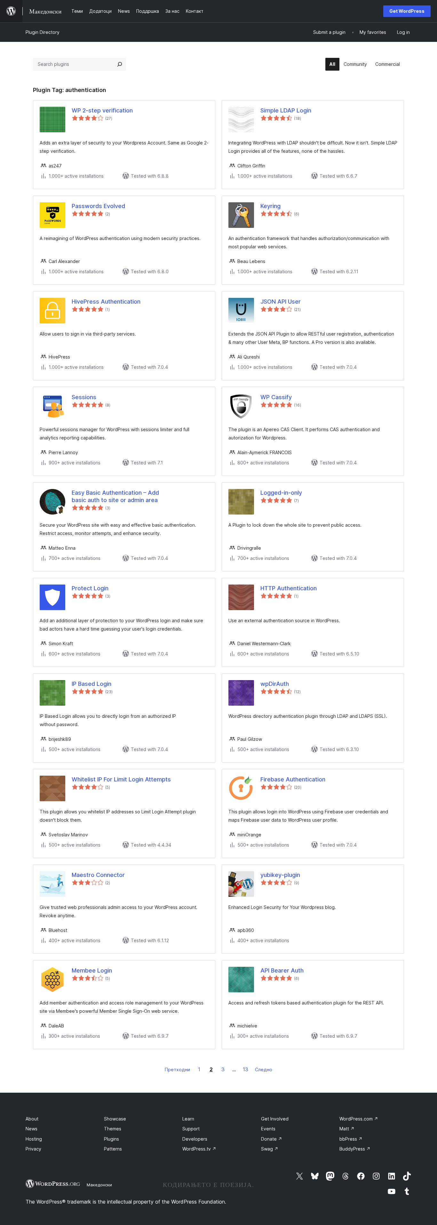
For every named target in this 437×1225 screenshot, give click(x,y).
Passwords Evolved (98, 206)
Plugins (111, 1139)
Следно (263, 1069)
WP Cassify (276, 397)
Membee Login (92, 970)
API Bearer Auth (282, 970)
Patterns (113, 1148)
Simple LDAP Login (285, 110)
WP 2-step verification (102, 110)
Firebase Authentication (292, 779)
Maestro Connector (98, 875)
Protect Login (90, 588)
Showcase (115, 1118)
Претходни (177, 1069)
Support (191, 1128)
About (32, 1118)
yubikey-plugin (280, 875)
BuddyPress (354, 1148)
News (31, 1128)
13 (245, 1069)
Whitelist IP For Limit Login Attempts (121, 779)
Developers (194, 1139)
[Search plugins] (119, 64)
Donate (271, 1139)
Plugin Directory (43, 32)
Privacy (33, 1148)
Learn (188, 1118)
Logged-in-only (281, 492)
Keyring (270, 206)
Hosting (34, 1139)
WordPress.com (358, 1118)
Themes (112, 1128)
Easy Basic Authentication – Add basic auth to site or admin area (115, 496)
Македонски (99, 1184)
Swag (269, 1148)
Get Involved (275, 1118)
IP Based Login (91, 683)
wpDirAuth (274, 683)
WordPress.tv (199, 1148)
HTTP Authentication (288, 588)
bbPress (350, 1139)
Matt (346, 1128)
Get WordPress (407, 11)
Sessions (84, 397)
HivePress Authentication (106, 301)
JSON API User (280, 301)
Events (268, 1128)
